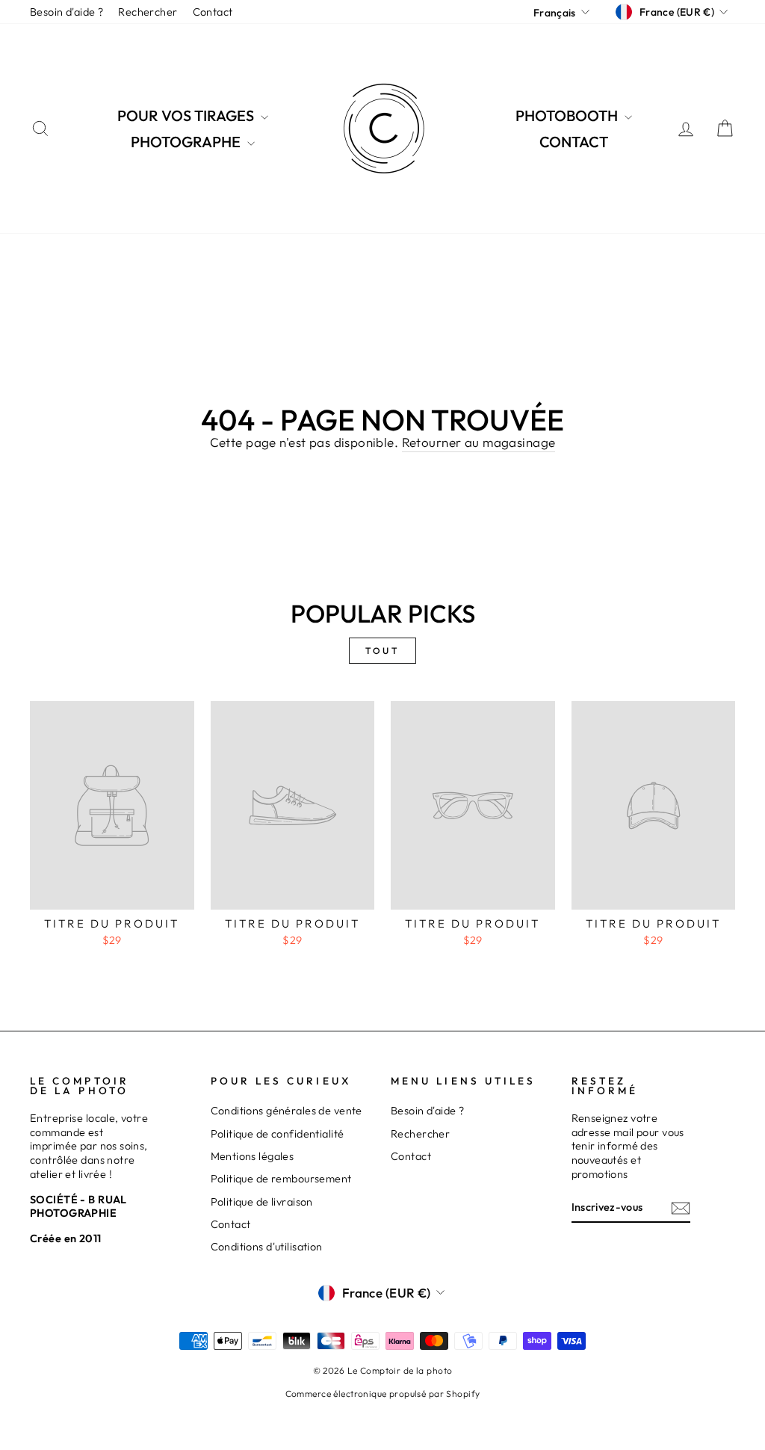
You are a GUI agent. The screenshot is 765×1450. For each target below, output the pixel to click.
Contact (213, 12)
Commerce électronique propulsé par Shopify (382, 1393)
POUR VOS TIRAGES (187, 115)
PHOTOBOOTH (568, 115)
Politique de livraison (262, 1202)
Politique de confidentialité (277, 1134)
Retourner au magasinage (479, 442)
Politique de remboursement (281, 1178)
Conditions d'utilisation (267, 1246)
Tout (382, 650)
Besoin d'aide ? (66, 12)
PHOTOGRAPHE (187, 141)
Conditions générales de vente (286, 1110)
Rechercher (147, 12)
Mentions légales (252, 1156)
